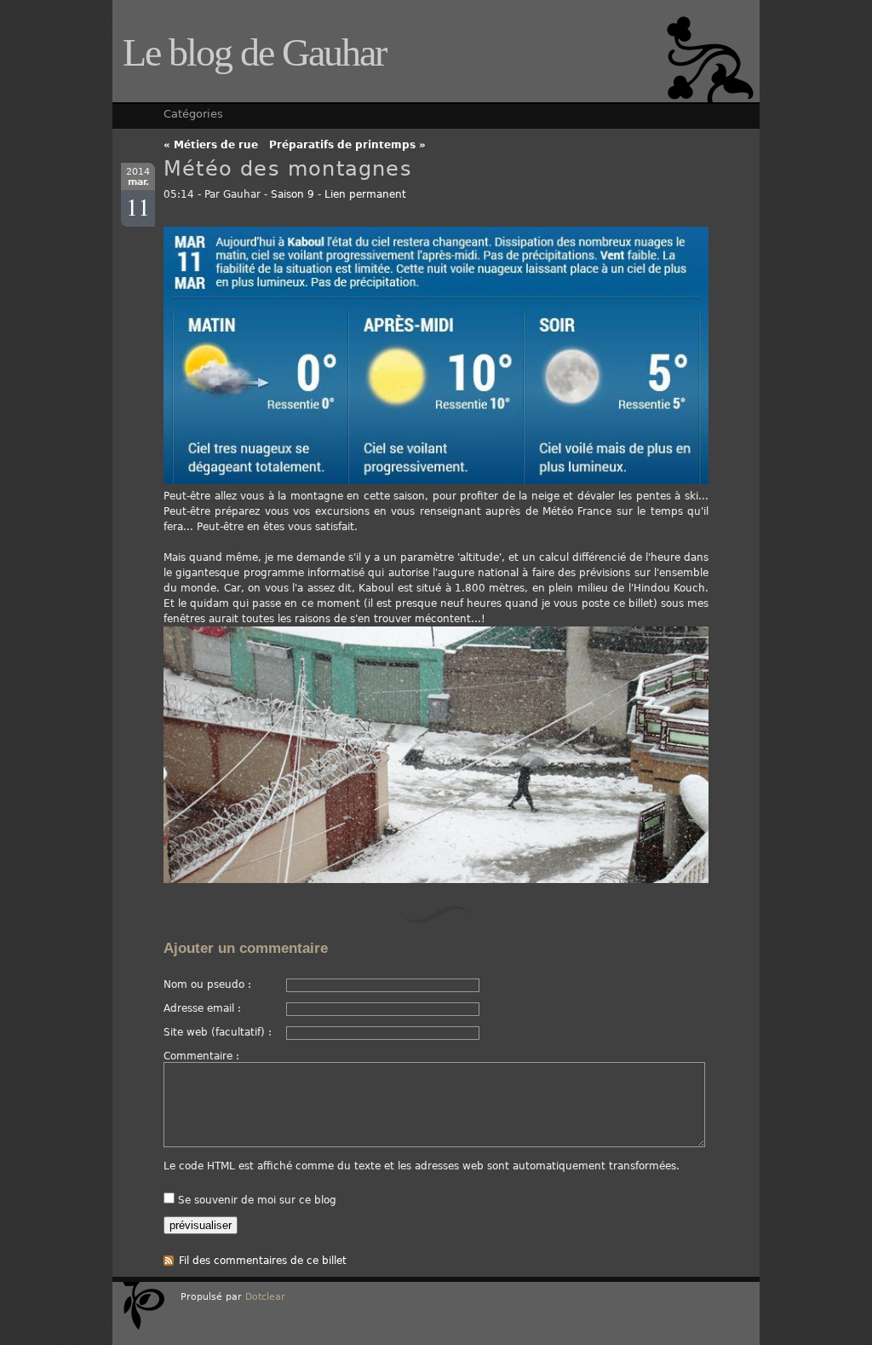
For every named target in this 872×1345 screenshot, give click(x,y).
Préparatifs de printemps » (347, 145)
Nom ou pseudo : (207, 984)
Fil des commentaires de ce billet (263, 1261)
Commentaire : (201, 1056)
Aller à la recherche (701, 6)
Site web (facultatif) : (218, 1032)
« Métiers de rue (211, 145)
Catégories (193, 113)
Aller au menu (606, 6)
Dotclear (265, 1296)
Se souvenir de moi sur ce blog (257, 1200)
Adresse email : (202, 1008)
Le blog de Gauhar (254, 52)
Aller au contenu (518, 6)
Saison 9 (292, 194)
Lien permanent (365, 194)
